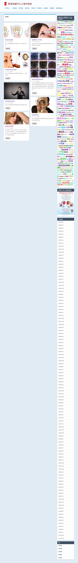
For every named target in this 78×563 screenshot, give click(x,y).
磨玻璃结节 (59, 39)
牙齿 (58, 186)
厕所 (68, 57)
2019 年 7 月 (60, 478)
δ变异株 (69, 71)
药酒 (69, 163)
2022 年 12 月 (61, 354)
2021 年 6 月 (60, 408)
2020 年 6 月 (60, 445)
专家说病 (14, 8)
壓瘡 (60, 129)
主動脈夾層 (63, 99)
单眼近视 (65, 25)
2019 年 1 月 (60, 496)
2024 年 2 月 (60, 312)
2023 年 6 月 (60, 336)
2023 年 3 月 (60, 345)
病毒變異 (71, 30)
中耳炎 (61, 143)
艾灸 (68, 102)
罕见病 (61, 43)
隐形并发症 (66, 154)
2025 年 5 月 (60, 267)
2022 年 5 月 (60, 375)
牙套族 (63, 53)
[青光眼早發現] (43, 105)
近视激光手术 (68, 75)
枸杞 (62, 161)
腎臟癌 (69, 147)
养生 (64, 81)
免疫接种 (67, 53)
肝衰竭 (61, 147)
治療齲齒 (61, 176)
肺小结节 (65, 97)
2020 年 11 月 (61, 429)
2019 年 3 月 (60, 490)
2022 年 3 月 (60, 381)
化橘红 (68, 49)
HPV (65, 134)
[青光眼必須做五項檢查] (16, 60)
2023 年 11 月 (61, 321)
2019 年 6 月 (60, 481)
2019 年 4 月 (60, 487)
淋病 (63, 39)
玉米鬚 (62, 69)
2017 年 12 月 (61, 535)
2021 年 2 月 (60, 420)
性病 (60, 112)
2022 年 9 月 (60, 363)
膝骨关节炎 (66, 114)
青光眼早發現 (35, 115)
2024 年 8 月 (60, 294)
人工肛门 (63, 75)
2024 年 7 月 (60, 297)
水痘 (58, 23)
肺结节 (61, 60)
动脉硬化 (71, 22)
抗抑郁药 (64, 89)
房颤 (67, 159)
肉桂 (58, 170)
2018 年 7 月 (60, 514)
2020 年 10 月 (61, 432)
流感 (64, 95)
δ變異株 (64, 85)
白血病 (65, 163)
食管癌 (65, 139)
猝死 (69, 93)
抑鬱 (70, 170)
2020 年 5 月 (60, 448)
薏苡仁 (66, 69)
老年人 (71, 27)
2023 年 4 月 (60, 342)
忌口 (70, 118)
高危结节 (59, 69)
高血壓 (67, 59)
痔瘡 (66, 57)
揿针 (60, 157)
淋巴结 (72, 116)
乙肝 (59, 180)
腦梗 (69, 150)
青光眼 (68, 51)
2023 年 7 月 (60, 333)
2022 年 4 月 (60, 378)
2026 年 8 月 (60, 222)
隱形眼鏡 (64, 122)
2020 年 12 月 (61, 426)
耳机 (68, 89)
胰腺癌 (65, 64)
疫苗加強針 (63, 37)
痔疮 (58, 21)
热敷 (66, 176)
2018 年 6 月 (60, 517)
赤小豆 (64, 185)
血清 (72, 71)
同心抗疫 (70, 152)
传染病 (65, 116)
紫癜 (68, 132)
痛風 (61, 170)
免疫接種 (61, 178)
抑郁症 (69, 172)
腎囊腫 (72, 67)
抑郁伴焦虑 (69, 137)
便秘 (66, 143)
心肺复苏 (68, 39)
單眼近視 (67, 30)
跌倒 (65, 118)
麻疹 (65, 104)
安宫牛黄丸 (63, 51)
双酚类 (62, 102)
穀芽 (64, 41)
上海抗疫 (67, 91)
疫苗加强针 (67, 125)
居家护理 (69, 25)
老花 (72, 97)
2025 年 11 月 (61, 249)
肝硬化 (63, 121)
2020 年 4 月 (60, 451)
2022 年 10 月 (61, 360)
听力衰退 (68, 87)
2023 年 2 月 (60, 348)
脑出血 (67, 79)
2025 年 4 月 (60, 270)
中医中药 (33, 8)
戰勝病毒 (66, 21)
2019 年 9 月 (60, 472)
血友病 (64, 87)
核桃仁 (60, 55)
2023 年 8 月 (60, 330)
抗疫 (62, 104)
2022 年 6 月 (60, 372)
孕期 (70, 134)
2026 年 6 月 (60, 228)
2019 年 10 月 (61, 469)
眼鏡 (70, 154)
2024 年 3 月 (60, 309)
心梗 (69, 47)
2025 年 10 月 (61, 252)
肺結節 (70, 146)
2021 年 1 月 (60, 423)
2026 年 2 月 (60, 240)
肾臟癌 (68, 168)
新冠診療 (66, 47)
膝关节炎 (59, 53)
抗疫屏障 (63, 110)
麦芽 (60, 30)
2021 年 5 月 (60, 411)
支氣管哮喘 (65, 183)
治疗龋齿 (71, 79)
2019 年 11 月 (61, 466)
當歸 (72, 47)
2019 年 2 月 (60, 493)
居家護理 (64, 55)
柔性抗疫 (66, 161)
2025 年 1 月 (60, 279)
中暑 (67, 127)
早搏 (61, 106)
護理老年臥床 (65, 45)
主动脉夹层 (59, 89)
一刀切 (59, 32)
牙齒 (72, 51)
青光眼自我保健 (9, 40)
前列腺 (68, 37)
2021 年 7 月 (60, 405)
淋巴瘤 (70, 161)
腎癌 (62, 47)
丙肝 (61, 77)
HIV (71, 181)
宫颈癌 (61, 25)
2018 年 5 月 (60, 520)
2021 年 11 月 (61, 393)
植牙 (60, 79)
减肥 (70, 89)
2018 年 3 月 (60, 526)
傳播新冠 (64, 112)
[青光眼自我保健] (16, 30)
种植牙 (61, 174)
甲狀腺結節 (68, 112)
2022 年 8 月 (60, 366)
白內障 (68, 99)
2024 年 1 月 (60, 315)
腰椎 (60, 57)
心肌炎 (60, 122)
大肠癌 (61, 21)
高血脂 (66, 152)
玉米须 (68, 116)
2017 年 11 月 (61, 538)
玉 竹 (70, 122)
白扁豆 (69, 97)
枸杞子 (69, 83)
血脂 (63, 129)
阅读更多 (8, 48)
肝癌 (70, 104)
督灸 (67, 110)
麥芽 (69, 45)
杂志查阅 (46, 8)
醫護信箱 (11, 128)
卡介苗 (59, 161)
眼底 (70, 159)
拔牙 (59, 101)
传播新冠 (61, 97)
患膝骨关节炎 (70, 86)
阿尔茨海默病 (68, 32)
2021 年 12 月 (61, 390)
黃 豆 (66, 41)
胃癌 (61, 62)
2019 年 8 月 (60, 475)
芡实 (65, 132)
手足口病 (59, 185)
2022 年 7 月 (60, 369)
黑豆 (67, 104)
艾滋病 (68, 181)
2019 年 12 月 (61, 463)
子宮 (59, 47)
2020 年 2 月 (60, 457)
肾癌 (65, 62)
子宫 (68, 174)
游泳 (67, 95)
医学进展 (21, 8)
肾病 (63, 32)
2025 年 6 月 (60, 264)
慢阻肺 (61, 132)
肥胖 (59, 51)
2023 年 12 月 (61, 318)
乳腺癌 (60, 41)
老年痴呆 (69, 156)
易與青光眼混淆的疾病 (37, 79)
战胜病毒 (62, 91)
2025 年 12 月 (61, 246)
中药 (63, 73)
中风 (63, 30)
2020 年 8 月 (60, 439)
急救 (70, 114)
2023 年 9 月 (60, 327)
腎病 (61, 163)
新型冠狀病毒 (64, 165)
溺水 (71, 73)
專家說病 (11, 41)
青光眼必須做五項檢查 (10, 69)
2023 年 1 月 (60, 351)
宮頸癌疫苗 (69, 62)
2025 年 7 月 (60, 261)
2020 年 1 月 (60, 460)
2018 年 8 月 (60, 511)
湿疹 (68, 139)
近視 (71, 81)
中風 (71, 127)
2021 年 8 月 (60, 402)
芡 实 (68, 141)
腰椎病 (69, 41)
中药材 (66, 93)
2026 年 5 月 (60, 231)
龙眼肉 (71, 125)
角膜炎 (68, 55)
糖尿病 (60, 118)
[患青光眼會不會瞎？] (16, 90)
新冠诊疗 (65, 178)
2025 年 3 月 (60, 273)
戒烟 (73, 39)
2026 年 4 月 (60, 234)
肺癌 (67, 81)
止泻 (72, 87)
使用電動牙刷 (63, 172)
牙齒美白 (72, 183)
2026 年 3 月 (60, 237)
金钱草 (62, 93)
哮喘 (59, 99)
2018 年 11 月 (61, 502)
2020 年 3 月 (60, 454)
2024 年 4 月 (60, 306)
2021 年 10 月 (61, 396)
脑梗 (67, 146)
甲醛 (58, 127)
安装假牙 (70, 110)
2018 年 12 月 (61, 499)
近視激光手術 (64, 168)
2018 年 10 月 (61, 505)
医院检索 (52, 8)
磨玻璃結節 (67, 108)
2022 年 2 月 (60, 384)
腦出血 (63, 57)
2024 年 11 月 (61, 285)
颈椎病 (65, 49)
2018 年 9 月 (60, 508)
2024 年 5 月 (60, 303)
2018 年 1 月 (60, 532)
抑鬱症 (62, 134)
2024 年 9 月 (60, 291)
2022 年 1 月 (60, 387)
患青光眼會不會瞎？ (10, 101)
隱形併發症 (59, 87)
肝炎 (61, 114)
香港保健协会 (59, 8)
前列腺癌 (67, 77)
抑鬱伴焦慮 (65, 147)
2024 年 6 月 (60, 300)
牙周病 (59, 81)
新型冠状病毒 (66, 34)
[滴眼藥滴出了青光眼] (43, 30)
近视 (61, 139)
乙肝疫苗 (63, 181)
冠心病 (61, 124)
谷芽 (68, 134)
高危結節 (67, 121)
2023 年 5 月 (60, 339)
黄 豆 (71, 60)
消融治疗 (64, 79)
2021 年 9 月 (60, 399)
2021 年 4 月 (60, 414)
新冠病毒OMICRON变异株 (66, 23)
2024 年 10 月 (61, 288)
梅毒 (65, 71)
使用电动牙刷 (64, 137)
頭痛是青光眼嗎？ (9, 126)
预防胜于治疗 (62, 108)
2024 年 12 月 (61, 282)
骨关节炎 (59, 73)
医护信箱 (27, 8)
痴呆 (60, 183)
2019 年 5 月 (60, 484)
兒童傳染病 (67, 43)
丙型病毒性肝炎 (67, 67)
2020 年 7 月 (60, 442)
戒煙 (70, 53)
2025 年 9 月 (60, 255)
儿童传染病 (68, 129)
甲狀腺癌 (60, 71)
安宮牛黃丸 (69, 178)
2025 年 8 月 (60, 258)
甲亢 (70, 174)
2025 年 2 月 (60, 276)
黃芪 (68, 122)
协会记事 (60, 557)
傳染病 (60, 65)
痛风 (61, 49)
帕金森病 (65, 27)
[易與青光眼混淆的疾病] (43, 65)
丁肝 (64, 106)
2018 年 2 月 (60, 529)
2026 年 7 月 (60, 225)
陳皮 (65, 101)
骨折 (72, 37)
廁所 (58, 129)
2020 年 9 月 (60, 436)
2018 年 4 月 (60, 523)
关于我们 (7, 8)
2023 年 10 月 (61, 324)
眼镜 (69, 143)
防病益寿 (39, 8)
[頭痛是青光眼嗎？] (16, 118)
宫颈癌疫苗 (61, 67)
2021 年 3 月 (60, 417)
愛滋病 (70, 69)
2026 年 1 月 (60, 243)
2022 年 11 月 (61, 357)
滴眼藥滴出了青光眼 (37, 40)
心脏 (58, 163)
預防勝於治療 (61, 146)
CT (58, 97)
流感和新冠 (66, 170)
